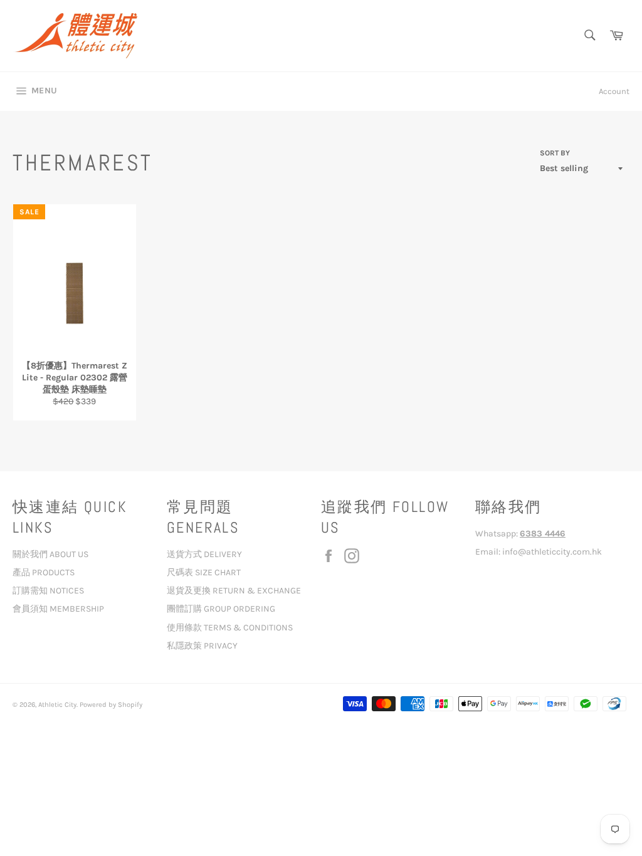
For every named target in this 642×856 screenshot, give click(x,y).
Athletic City (57, 705)
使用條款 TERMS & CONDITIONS (230, 627)
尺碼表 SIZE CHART (204, 572)
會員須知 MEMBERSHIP (58, 608)
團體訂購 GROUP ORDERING (221, 608)
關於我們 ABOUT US (50, 554)
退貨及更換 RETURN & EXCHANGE (234, 590)
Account (614, 91)
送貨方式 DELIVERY (204, 554)
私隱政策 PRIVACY (202, 645)
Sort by (555, 153)
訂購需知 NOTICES (48, 590)
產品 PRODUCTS (44, 572)
